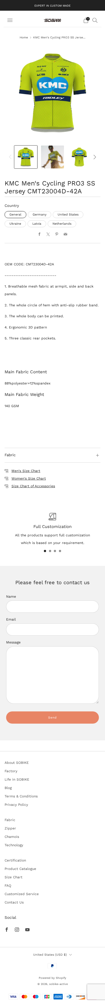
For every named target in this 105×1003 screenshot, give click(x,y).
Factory (11, 771)
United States (68, 214)
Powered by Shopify (52, 978)
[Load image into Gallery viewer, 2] (52, 156)
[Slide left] (11, 157)
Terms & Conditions (21, 796)
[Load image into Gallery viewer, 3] (79, 156)
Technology (14, 845)
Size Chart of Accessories (33, 486)
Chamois (12, 837)
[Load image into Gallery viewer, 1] (25, 156)
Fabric (10, 820)
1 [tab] (45, 551)
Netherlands (61, 223)
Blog (8, 788)
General (15, 214)
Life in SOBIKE (17, 779)
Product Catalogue (20, 869)
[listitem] (52, 5)
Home (24, 37)
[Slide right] (94, 157)
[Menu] (9, 20)
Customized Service (22, 894)
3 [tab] (55, 551)
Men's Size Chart (25, 471)
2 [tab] (50, 551)
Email (11, 619)
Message (13, 642)
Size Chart (13, 877)
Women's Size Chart (28, 478)
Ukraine (15, 223)
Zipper (10, 828)
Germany (39, 214)
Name (11, 596)
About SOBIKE (17, 763)
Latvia (36, 223)
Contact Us (14, 902)
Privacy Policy (16, 805)
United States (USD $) (50, 954)
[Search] (95, 20)
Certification (15, 860)
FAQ (8, 885)
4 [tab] (60, 551)
